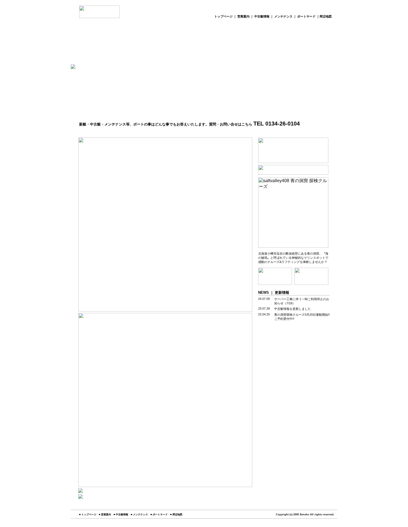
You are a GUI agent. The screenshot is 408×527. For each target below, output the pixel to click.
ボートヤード (306, 16)
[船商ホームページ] (99, 16)
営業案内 (243, 16)
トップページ (223, 16)
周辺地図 (325, 16)
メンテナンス (283, 16)
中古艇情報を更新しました (292, 308)
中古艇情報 (262, 16)
